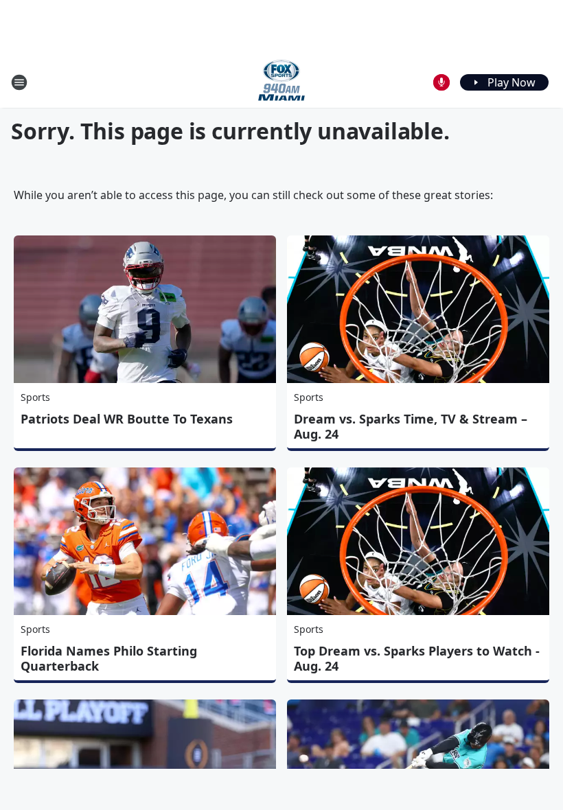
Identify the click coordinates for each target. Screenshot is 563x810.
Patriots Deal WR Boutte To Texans (127, 418)
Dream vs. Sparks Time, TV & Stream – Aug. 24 (410, 426)
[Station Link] (281, 82)
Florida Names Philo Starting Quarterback (109, 658)
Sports (35, 397)
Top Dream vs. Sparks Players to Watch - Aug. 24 (417, 658)
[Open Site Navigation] (19, 82)
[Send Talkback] (441, 82)
